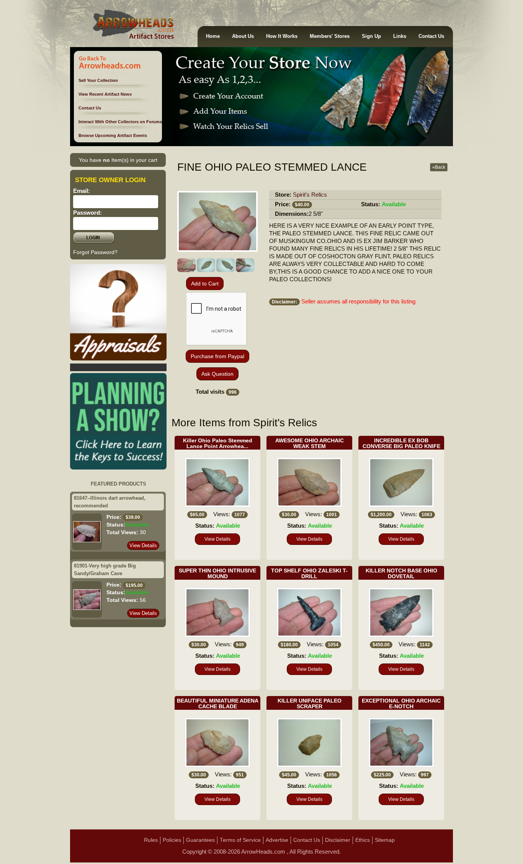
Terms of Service (240, 840)
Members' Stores (330, 36)
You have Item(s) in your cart (118, 160)
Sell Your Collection (98, 80)
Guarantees (200, 840)
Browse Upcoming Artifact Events (112, 135)
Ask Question (217, 374)
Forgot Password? (95, 252)
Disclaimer (337, 840)
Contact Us (431, 36)
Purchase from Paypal (217, 356)
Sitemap (385, 840)
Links (399, 36)
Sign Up (371, 36)
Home (213, 36)
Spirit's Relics (310, 194)
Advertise (277, 840)
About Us (243, 36)
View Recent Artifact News (105, 94)
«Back (438, 167)
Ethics (362, 840)
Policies (172, 840)
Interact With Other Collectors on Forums (120, 121)
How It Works (281, 36)
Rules (151, 840)
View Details (143, 545)
